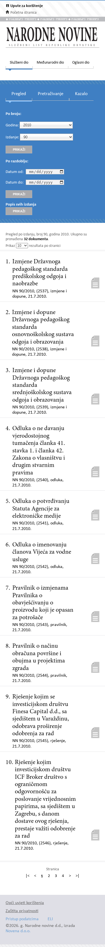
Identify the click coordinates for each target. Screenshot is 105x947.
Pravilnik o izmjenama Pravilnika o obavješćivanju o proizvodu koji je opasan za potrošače (42, 603)
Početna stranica (23, 13)
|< (27, 876)
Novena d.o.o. (18, 931)
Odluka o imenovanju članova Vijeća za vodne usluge (41, 552)
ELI (50, 919)
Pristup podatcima (22, 919)
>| (78, 876)
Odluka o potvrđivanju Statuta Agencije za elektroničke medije (40, 508)
